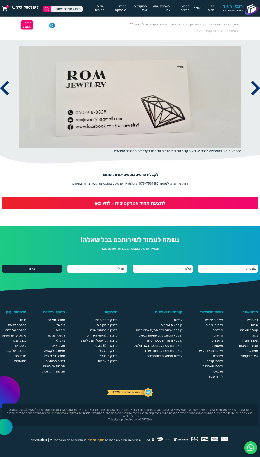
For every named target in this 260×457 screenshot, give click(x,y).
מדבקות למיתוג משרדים (102, 335)
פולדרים (218, 330)
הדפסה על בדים (15, 330)
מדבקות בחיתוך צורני (104, 330)
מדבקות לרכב (109, 356)
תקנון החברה (249, 340)
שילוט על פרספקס (14, 335)
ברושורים (217, 340)
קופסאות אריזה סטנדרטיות (164, 340)
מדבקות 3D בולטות (105, 346)
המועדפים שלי (140, 8)
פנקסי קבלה (215, 361)
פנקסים (218, 356)
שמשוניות (20, 361)
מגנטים (218, 371)
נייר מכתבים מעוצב (210, 351)
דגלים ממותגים (55, 361)
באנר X (60, 340)
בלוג (255, 335)
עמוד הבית (232, 24)
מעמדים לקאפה (54, 351)
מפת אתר (252, 351)
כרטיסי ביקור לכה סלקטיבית (186, 24)
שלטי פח (20, 356)
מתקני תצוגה (56, 320)
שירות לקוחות (99, 8)
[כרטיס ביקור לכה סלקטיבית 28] (4, 99)
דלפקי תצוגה (56, 335)
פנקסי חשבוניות (212, 366)
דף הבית (211, 8)
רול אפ (60, 325)
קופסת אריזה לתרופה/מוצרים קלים (159, 330)
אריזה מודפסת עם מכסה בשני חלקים (157, 346)
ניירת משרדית (214, 320)
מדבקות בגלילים (107, 351)
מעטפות (217, 346)
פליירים (218, 335)
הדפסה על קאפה (14, 351)
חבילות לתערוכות (53, 371)
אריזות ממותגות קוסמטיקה (164, 356)
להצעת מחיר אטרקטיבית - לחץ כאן (130, 203)
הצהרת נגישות (248, 346)
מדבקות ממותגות (106, 320)
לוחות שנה (216, 376)
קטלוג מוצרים (185, 8)
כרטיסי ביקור (215, 24)
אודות (197, 8)
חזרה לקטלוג (26, 25)
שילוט (22, 320)
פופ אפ (60, 330)
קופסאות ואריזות (171, 325)
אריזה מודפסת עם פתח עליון (163, 351)
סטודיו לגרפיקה (120, 8)
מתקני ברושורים (54, 356)
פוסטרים (20, 346)
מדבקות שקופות (107, 325)
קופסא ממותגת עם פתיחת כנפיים (160, 335)
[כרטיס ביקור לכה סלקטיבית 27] (255, 99)
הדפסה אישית (17, 325)
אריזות (178, 320)
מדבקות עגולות (108, 361)
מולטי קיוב (58, 346)
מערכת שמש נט (161, 8)
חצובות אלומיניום (54, 366)
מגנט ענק (19, 340)
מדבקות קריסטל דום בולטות (99, 340)
